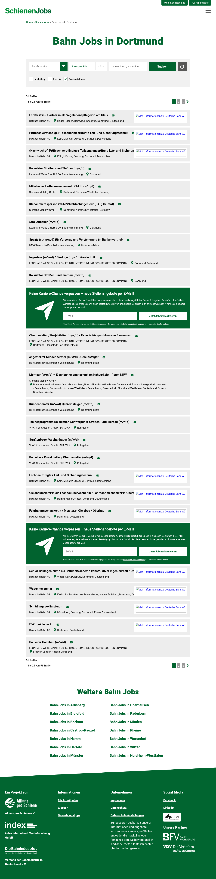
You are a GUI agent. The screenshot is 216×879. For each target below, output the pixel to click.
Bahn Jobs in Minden (126, 722)
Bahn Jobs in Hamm (65, 739)
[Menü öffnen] (208, 10)
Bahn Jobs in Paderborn (128, 713)
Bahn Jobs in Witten (125, 747)
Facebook (169, 800)
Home (29, 22)
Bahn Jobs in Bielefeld (67, 713)
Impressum (118, 800)
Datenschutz (119, 807)
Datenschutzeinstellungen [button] (127, 815)
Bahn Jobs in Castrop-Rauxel (72, 730)
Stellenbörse (42, 22)
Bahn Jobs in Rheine (125, 730)
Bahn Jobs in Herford (66, 747)
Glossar (63, 807)
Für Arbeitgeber (199, 2)
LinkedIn (168, 807)
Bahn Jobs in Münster (66, 756)
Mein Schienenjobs (174, 2)
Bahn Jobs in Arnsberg (67, 705)
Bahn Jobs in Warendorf (128, 739)
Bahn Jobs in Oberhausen (129, 705)
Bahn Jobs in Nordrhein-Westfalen (136, 756)
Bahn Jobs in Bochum (66, 722)
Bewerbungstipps (69, 815)
